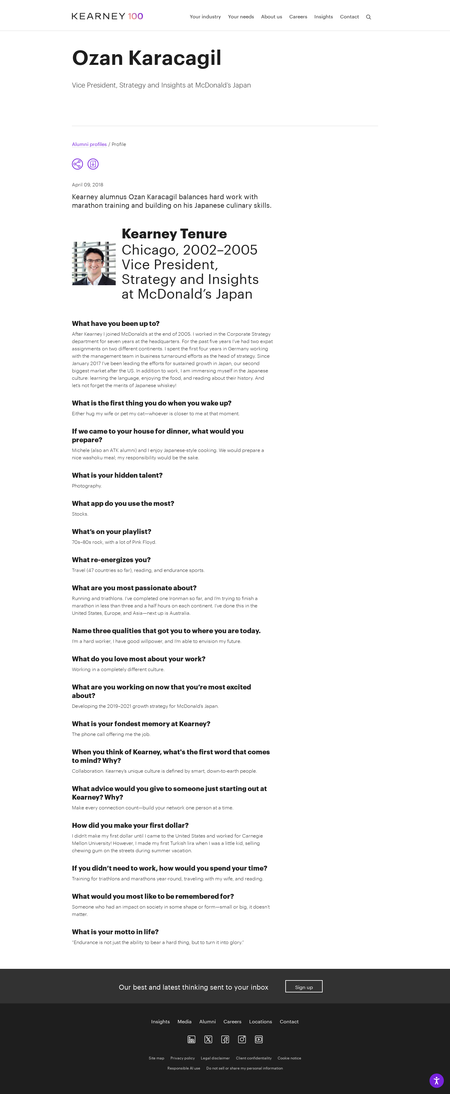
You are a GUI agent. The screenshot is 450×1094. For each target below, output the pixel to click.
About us (271, 16)
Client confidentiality (254, 1057)
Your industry (205, 16)
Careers (298, 16)
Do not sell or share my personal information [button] (244, 1067)
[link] (93, 164)
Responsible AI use (183, 1067)
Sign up (304, 986)
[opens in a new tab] (242, 1038)
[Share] (77, 164)
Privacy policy (183, 1057)
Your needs (241, 16)
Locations (260, 1021)
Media (185, 1021)
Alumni (207, 1021)
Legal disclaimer (215, 1057)
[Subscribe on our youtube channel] (259, 1038)
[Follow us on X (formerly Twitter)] (208, 1038)
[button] (85, 164)
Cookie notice (289, 1057)
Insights (323, 16)
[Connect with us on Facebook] (225, 1038)
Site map (156, 1057)
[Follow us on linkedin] (191, 1038)
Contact (349, 16)
